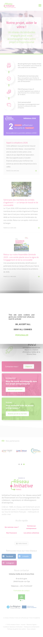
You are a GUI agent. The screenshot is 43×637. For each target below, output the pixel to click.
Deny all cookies (22, 329)
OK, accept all (23, 324)
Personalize (21, 335)
